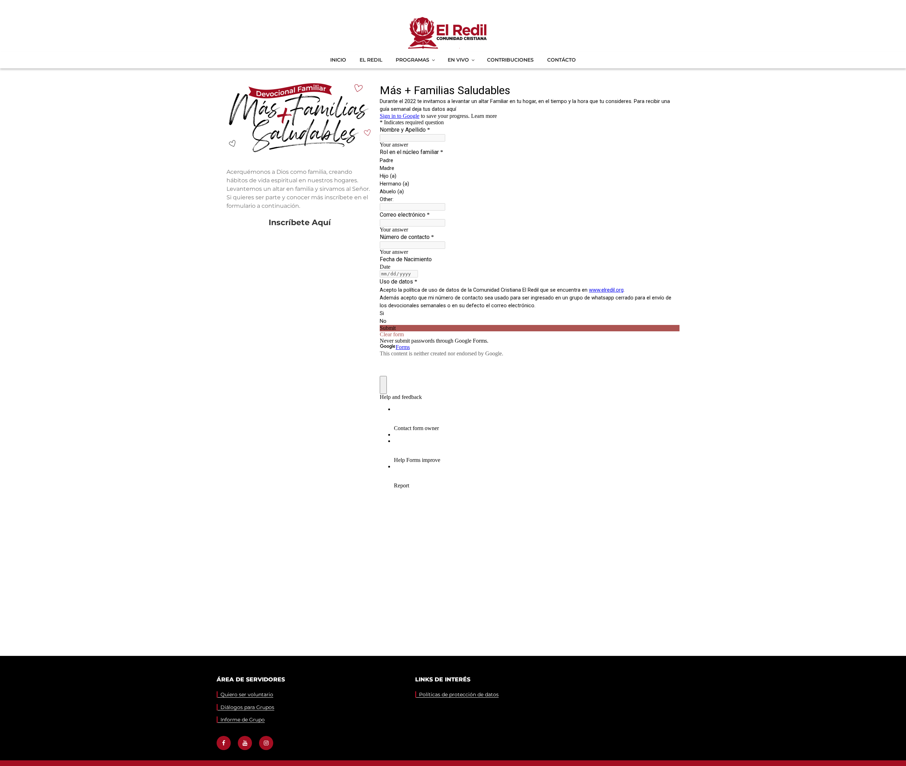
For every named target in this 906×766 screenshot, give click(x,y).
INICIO (338, 60)
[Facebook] (224, 743)
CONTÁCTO (561, 60)
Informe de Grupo (242, 719)
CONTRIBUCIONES (510, 60)
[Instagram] (266, 743)
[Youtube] (245, 743)
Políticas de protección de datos (459, 694)
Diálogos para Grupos (247, 707)
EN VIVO (458, 60)
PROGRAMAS (412, 60)
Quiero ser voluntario (246, 694)
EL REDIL (371, 60)
